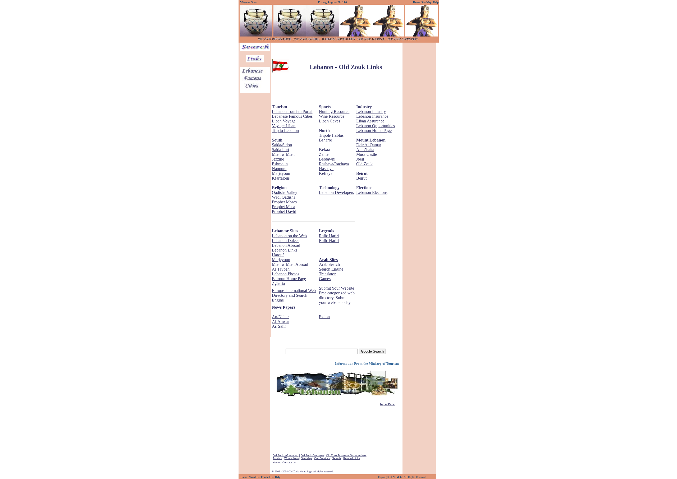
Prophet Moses (284, 202)
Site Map (306, 458)
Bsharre (325, 140)
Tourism (277, 458)
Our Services (322, 458)
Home (276, 462)
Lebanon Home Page (374, 130)
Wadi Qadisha (283, 197)
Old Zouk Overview (312, 455)
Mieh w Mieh (283, 154)
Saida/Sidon (282, 145)
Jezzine (278, 159)
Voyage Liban (283, 126)
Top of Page (387, 404)
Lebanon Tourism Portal (292, 111)
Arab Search (329, 264)
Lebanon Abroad (286, 245)
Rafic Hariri (329, 236)
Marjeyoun (281, 259)
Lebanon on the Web (289, 236)
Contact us (289, 462)
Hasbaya (326, 168)
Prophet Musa (283, 206)
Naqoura (279, 168)
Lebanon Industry (371, 111)
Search (336, 458)
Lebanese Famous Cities (292, 116)
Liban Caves (330, 121)
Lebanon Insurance (372, 116)
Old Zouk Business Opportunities (346, 455)
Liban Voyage (283, 121)
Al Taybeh (281, 269)
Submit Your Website (336, 288)
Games (325, 278)
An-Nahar (280, 316)
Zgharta (278, 283)
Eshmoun (280, 164)
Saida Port (280, 149)
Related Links (351, 458)
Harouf (278, 255)
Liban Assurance (370, 121)
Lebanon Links (284, 250)
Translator (327, 274)
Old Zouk (364, 164)
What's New (291, 458)
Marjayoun (281, 173)
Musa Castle (366, 154)
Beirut (361, 178)
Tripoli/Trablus (331, 135)
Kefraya (325, 173)
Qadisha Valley (284, 192)
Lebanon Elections (371, 192)
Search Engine (331, 269)
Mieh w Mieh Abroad (290, 264)
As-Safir (279, 326)
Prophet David (284, 211)
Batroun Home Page (289, 278)
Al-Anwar (280, 321)
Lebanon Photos (285, 274)
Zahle (323, 154)
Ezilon (324, 316)
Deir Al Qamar (368, 145)
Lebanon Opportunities (375, 126)
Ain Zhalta (365, 149)
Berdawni (327, 159)
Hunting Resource (334, 111)
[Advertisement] (336, 51)
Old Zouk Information (285, 455)
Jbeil (360, 159)
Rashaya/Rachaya (334, 164)
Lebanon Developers (336, 192)
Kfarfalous (281, 178)
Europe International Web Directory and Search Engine (294, 295)
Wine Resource (331, 116)
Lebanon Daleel (285, 240)
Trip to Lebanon (285, 130)
